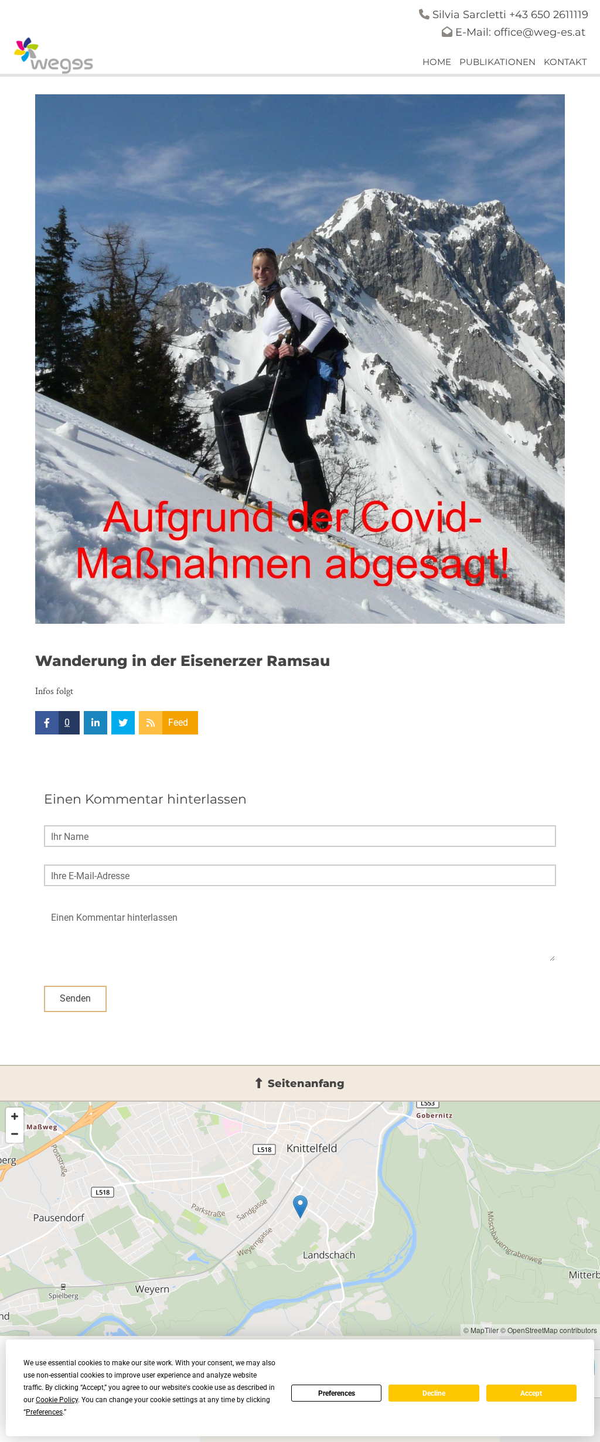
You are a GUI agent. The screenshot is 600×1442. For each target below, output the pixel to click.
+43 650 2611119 (548, 14)
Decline (433, 1393)
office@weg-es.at (539, 32)
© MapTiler (481, 1330)
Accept (531, 1393)
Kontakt (565, 61)
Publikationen (497, 61)
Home (436, 61)
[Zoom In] (14, 1116)
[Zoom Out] (14, 1134)
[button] (300, 1083)
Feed (178, 722)
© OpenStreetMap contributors (548, 1330)
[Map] (300, 1219)
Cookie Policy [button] (57, 1400)
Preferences (336, 1393)
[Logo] (54, 56)
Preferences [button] (44, 1412)
